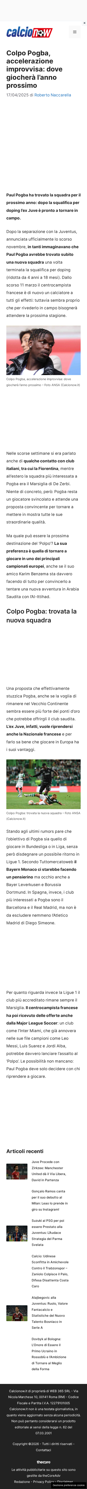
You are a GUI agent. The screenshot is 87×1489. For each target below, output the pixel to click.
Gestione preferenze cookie (69, 1485)
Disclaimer (65, 1482)
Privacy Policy (43, 1482)
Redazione (22, 1482)
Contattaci (43, 1450)
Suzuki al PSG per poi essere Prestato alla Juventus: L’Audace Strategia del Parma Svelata (48, 1233)
